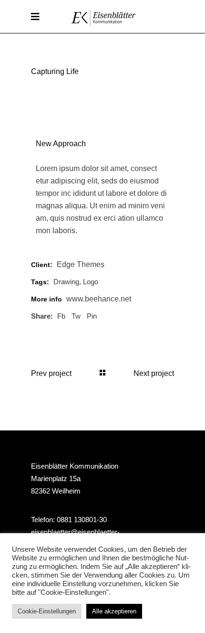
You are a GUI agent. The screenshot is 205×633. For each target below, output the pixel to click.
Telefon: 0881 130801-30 (69, 519)
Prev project (51, 373)
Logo (90, 282)
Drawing (66, 282)
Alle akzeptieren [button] (114, 611)
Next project (153, 373)
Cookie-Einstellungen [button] (47, 611)
